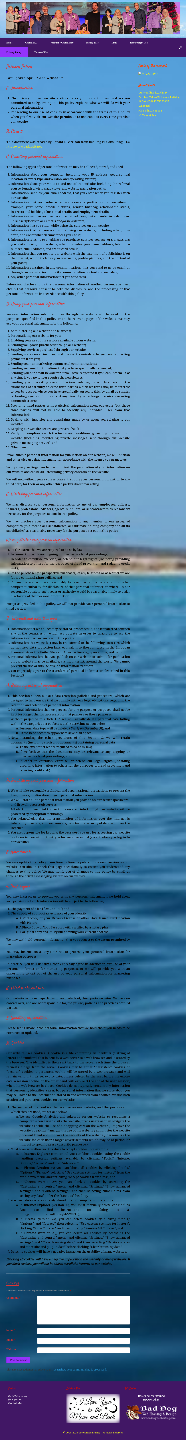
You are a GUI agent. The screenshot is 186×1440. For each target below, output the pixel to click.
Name (10, 1330)
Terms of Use (41, 52)
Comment (13, 1297)
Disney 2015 (92, 42)
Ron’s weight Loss (139, 42)
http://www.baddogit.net (24, 146)
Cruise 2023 (31, 42)
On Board (144, 105)
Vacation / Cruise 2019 (62, 42)
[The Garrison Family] (93, 18)
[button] (180, 47)
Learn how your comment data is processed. (80, 1369)
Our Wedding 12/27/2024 (153, 92)
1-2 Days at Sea (147, 115)
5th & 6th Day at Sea (150, 110)
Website (11, 1349)
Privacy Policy (14, 52)
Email (10, 1339)
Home (9, 42)
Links (114, 42)
